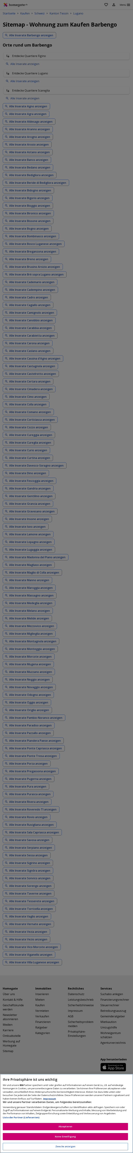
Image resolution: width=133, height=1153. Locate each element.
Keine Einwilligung (65, 1136)
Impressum (49, 1098)
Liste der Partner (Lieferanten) (21, 1117)
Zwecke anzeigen (65, 1146)
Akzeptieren (65, 1126)
